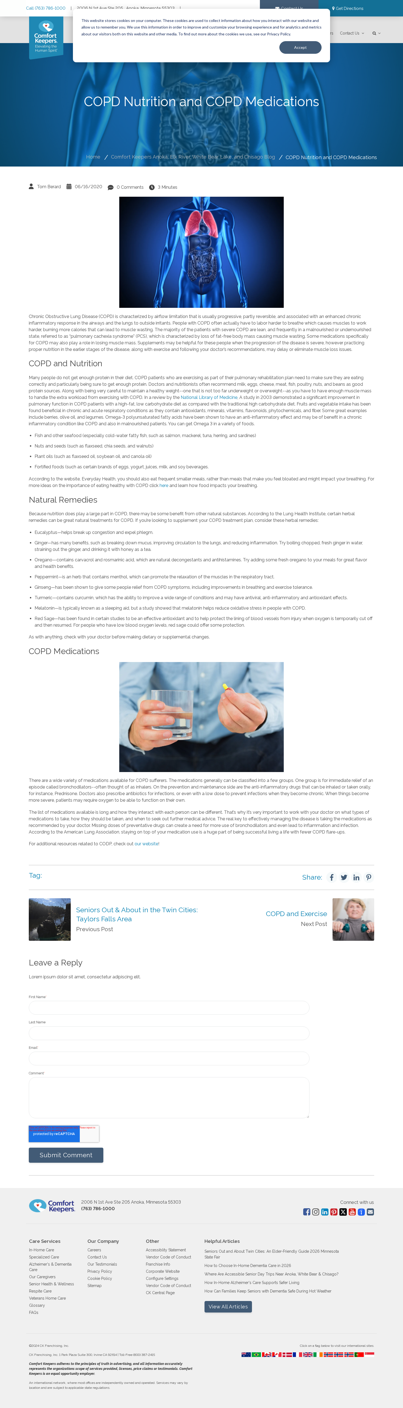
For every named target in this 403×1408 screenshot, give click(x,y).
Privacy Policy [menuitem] (99, 1271)
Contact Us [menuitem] (349, 33)
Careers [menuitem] (94, 1250)
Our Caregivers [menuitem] (42, 1277)
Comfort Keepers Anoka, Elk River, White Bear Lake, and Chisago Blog (193, 157)
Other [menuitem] (152, 1241)
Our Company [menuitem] (103, 1241)
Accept (300, 47)
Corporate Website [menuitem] (163, 1271)
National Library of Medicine (209, 397)
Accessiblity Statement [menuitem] (166, 1250)
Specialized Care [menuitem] (44, 1257)
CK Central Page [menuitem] (160, 1293)
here (164, 485)
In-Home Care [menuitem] (41, 1250)
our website (146, 843)
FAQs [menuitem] (33, 1312)
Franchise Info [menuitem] (158, 1264)
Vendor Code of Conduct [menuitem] (168, 1257)
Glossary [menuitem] (37, 1305)
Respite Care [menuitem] (40, 1291)
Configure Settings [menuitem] (162, 1278)
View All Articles (228, 1307)
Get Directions (349, 8)
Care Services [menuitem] (44, 1241)
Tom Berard (49, 186)
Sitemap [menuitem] (94, 1285)
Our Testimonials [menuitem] (102, 1264)
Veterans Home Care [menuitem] (47, 1298)
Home (93, 157)
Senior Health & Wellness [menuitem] (51, 1284)
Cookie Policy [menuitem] (99, 1278)
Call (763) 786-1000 (46, 8)
